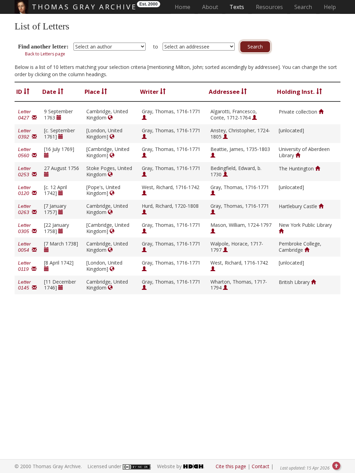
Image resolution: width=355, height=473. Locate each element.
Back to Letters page (45, 54)
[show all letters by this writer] (144, 117)
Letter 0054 (25, 247)
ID (20, 92)
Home (184, 7)
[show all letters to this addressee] (254, 117)
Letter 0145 (25, 285)
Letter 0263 (25, 209)
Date (50, 92)
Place (93, 92)
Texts (237, 7)
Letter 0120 (25, 190)
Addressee (225, 92)
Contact (260, 466)
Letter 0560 (25, 152)
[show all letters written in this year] (59, 117)
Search (303, 7)
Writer (150, 92)
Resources (269, 7)
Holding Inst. (296, 92)
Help (330, 7)
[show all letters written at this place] (110, 117)
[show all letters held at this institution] (321, 111)
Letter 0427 (25, 115)
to (155, 46)
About (210, 7)
